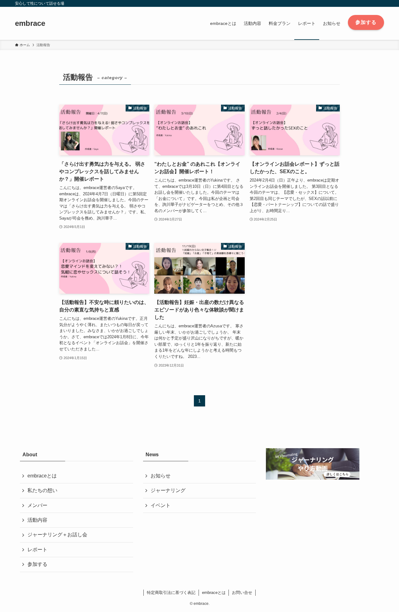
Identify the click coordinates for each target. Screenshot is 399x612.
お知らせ (161, 475)
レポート (37, 549)
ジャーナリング (168, 490)
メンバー (37, 505)
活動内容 (37, 520)
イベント (161, 505)
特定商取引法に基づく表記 (171, 592)
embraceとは (42, 475)
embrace (30, 23)
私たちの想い (42, 490)
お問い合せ (242, 592)
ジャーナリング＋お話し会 (57, 534)
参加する (37, 564)
